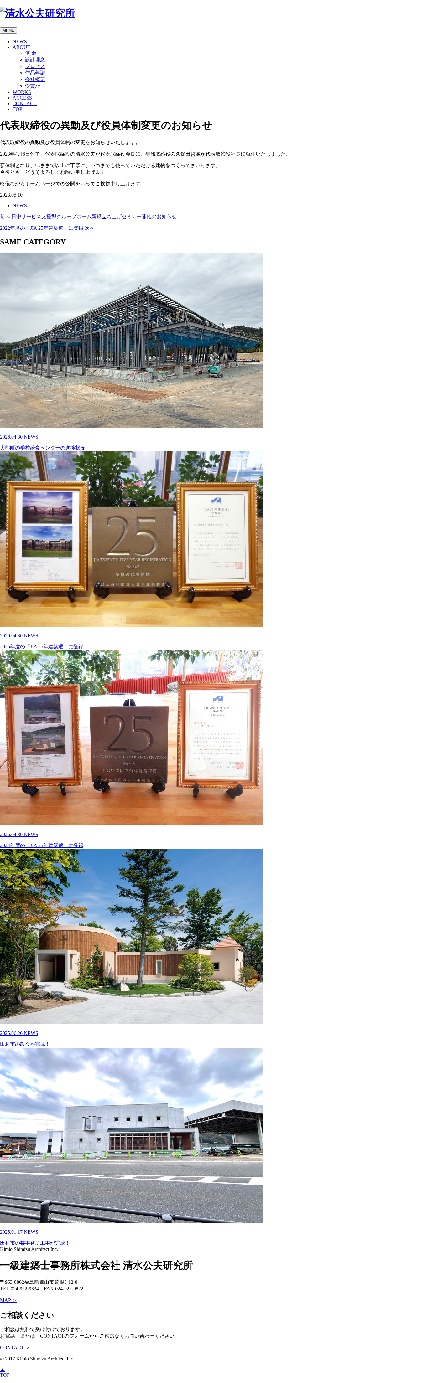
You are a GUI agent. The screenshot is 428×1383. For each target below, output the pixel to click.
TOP (17, 109)
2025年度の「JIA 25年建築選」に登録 (41, 641)
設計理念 (35, 59)
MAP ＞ (8, 1300)
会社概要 (35, 79)
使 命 (30, 53)
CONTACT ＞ (15, 1347)
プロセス (35, 66)
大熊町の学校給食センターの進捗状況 (42, 442)
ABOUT (21, 47)
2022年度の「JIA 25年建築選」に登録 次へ (47, 228)
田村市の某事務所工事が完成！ (35, 1237)
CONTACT (25, 103)
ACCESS (22, 97)
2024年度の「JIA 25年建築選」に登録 (41, 840)
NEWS (20, 41)
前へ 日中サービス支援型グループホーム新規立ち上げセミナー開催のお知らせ (88, 216)
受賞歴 (32, 86)
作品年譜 (35, 72)
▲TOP (5, 1372)
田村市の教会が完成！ (25, 1039)
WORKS (22, 92)
